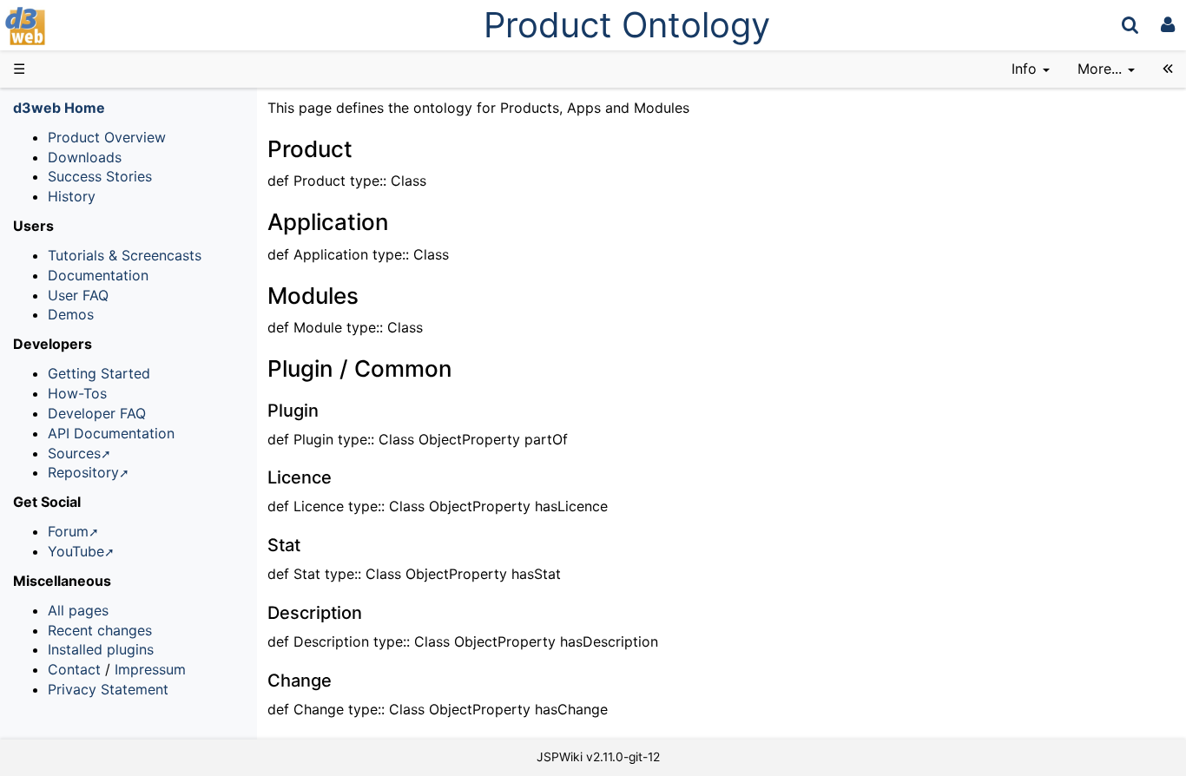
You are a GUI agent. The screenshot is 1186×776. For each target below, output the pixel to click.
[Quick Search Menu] (1130, 25)
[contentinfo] (1030, 69)
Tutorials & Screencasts (124, 255)
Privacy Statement (108, 689)
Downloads (85, 157)
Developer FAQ (97, 413)
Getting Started (99, 373)
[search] (1130, 25)
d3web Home (59, 107)
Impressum (150, 669)
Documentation (98, 275)
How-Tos (77, 393)
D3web (72, 26)
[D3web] (76, 25)
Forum (68, 531)
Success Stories (100, 176)
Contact (74, 669)
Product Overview (107, 137)
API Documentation (111, 433)
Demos (71, 314)
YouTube (76, 551)
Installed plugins (101, 649)
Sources (74, 453)
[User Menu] (1168, 25)
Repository (83, 472)
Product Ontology (627, 24)
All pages (78, 610)
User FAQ (78, 295)
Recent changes (100, 630)
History (72, 196)
